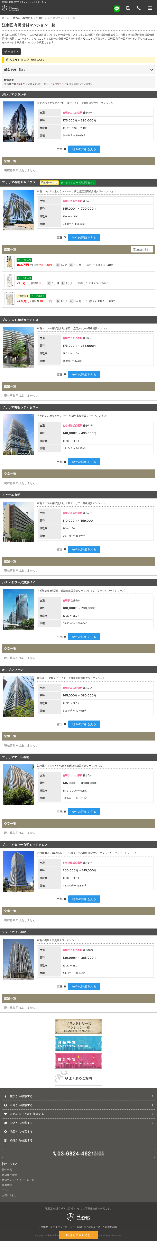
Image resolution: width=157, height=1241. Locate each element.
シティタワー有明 (14, 932)
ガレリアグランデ (14, 94)
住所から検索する (23, 17)
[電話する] (139, 8)
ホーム (5, 17)
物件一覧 (7, 1169)
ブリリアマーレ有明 (15, 757)
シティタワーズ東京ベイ (19, 582)
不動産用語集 (110, 1226)
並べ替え (10, 51)
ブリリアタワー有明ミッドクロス (25, 844)
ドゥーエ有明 (11, 494)
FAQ (79, 1226)
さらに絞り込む (80, 1235)
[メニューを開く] (150, 8)
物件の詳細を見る (84, 149)
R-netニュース (92, 1226)
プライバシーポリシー (62, 1226)
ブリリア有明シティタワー (20, 407)
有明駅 (66, 600)
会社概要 (43, 1226)
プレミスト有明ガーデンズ (20, 319)
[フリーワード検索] (128, 8)
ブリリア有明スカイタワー (20, 182)
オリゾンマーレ (12, 669)
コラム (5, 1190)
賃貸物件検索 (9, 1174)
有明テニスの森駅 (72, 112)
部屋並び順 (140, 249)
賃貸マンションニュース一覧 (18, 1179)
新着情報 (7, 1185)
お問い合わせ (9, 1195)
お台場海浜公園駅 (72, 425)
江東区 (40, 17)
